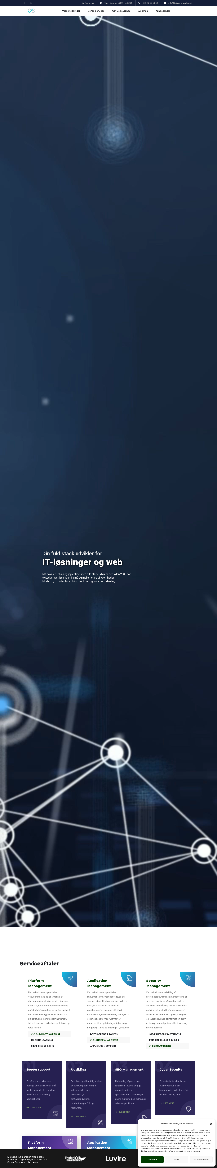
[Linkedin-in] (31, 3)
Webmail (143, 11)
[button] (211, 1123)
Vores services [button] (96, 11)
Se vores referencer (26, 1162)
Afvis (176, 1159)
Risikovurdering (161, 1046)
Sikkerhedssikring (42, 1046)
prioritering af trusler (164, 1040)
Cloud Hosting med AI (46, 1034)
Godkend (152, 1159)
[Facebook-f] (25, 3)
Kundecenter (163, 11)
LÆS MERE (35, 1107)
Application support (103, 1046)
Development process (104, 1034)
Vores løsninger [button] (71, 11)
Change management (105, 1040)
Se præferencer (201, 1159)
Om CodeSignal (121, 11)
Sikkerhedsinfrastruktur (165, 1034)
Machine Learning (42, 1040)
